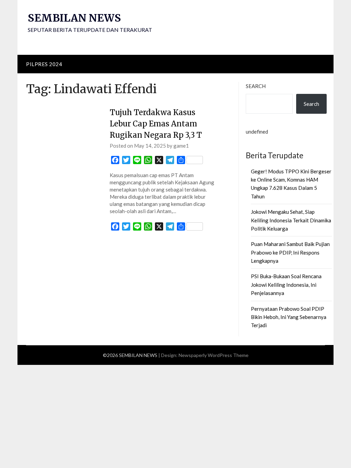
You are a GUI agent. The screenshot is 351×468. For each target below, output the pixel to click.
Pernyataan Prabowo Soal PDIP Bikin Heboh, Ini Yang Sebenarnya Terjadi (288, 317)
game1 (181, 146)
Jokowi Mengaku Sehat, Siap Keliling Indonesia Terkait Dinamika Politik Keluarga (291, 220)
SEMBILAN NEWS (74, 17)
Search (256, 86)
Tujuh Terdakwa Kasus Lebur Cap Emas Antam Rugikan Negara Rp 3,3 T (156, 124)
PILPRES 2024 (44, 64)
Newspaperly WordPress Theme (214, 355)
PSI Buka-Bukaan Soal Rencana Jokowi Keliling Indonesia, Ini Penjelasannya (286, 284)
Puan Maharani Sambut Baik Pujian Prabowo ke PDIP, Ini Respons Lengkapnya (290, 252)
